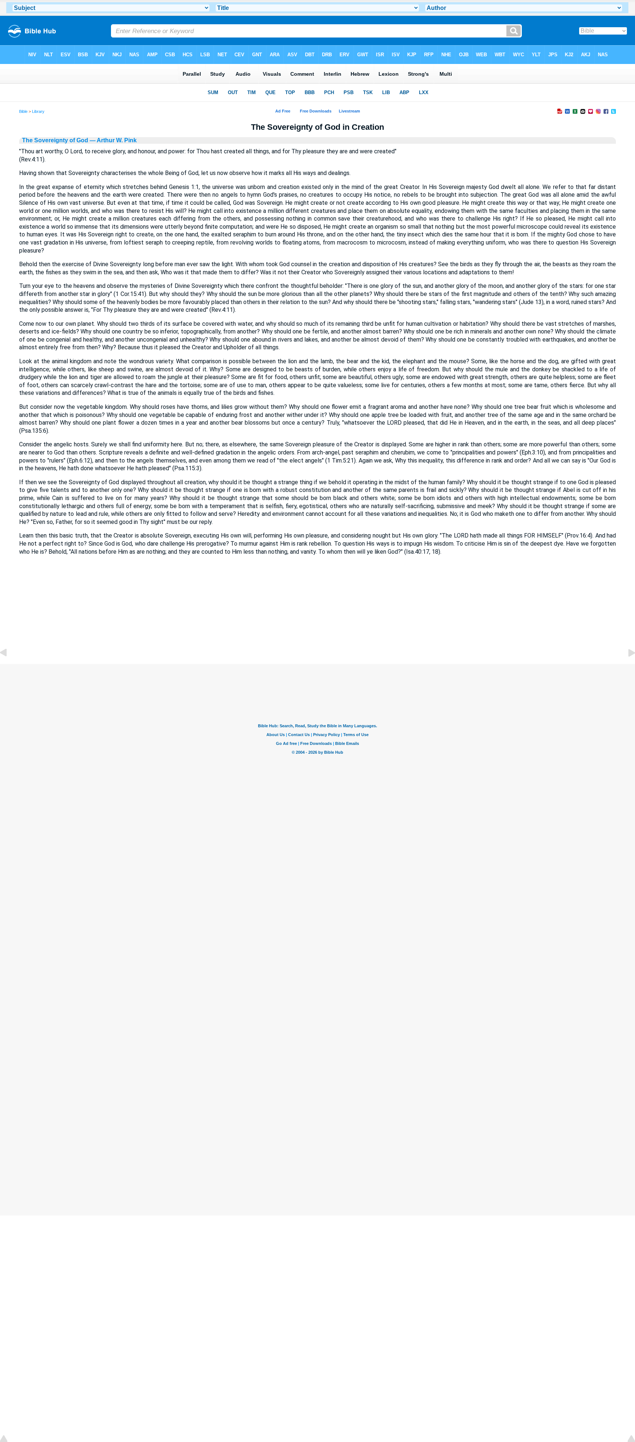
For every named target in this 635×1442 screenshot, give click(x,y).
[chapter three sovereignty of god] (626, 669)
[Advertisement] (317, 619)
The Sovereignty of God (55, 140)
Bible (23, 111)
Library (38, 111)
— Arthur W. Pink (112, 140)
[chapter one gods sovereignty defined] (9, 669)
